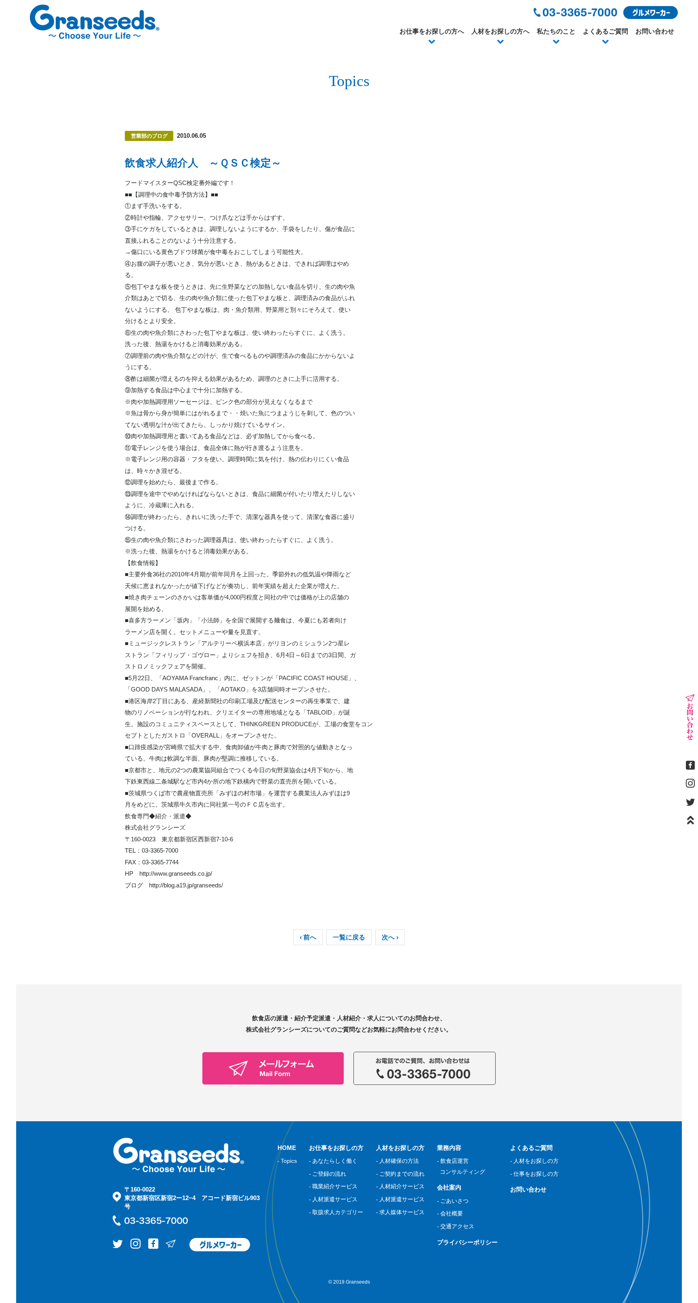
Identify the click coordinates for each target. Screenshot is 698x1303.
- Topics (287, 1161)
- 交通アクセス (455, 1226)
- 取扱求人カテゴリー (336, 1212)
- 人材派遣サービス (333, 1199)
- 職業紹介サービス (333, 1186)
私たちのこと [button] (556, 31)
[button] (431, 42)
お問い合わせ (654, 31)
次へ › (390, 937)
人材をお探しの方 (400, 1147)
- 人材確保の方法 (397, 1161)
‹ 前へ (308, 937)
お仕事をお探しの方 (336, 1147)
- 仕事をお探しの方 (534, 1174)
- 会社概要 (450, 1213)
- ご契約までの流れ (400, 1174)
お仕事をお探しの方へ (431, 31)
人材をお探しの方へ (500, 31)
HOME (287, 1147)
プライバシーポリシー (467, 1242)
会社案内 (449, 1187)
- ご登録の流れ (327, 1174)
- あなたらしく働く (333, 1161)
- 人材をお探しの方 (534, 1161)
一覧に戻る (349, 937)
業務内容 (449, 1147)
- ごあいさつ (453, 1201)
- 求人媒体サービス (400, 1212)
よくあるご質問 (605, 31)
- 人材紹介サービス (400, 1186)
